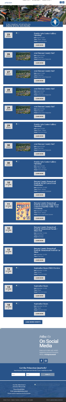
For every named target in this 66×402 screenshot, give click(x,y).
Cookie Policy (23, 400)
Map (50, 5)
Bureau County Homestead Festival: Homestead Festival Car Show (47, 250)
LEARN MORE (39, 45)
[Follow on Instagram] (63, 2)
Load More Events (33, 322)
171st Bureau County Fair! (44, 53)
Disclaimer (30, 400)
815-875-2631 (21, 389)
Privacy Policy (6, 400)
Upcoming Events (37, 5)
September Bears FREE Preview (47, 268)
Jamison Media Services (56, 400)
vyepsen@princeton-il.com (21, 391)
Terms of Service (15, 400)
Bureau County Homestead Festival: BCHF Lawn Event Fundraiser (45, 183)
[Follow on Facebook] (61, 2)
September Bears (41, 286)
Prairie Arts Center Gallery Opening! (45, 34)
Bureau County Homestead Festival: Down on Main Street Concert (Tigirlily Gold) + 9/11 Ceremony (46, 205)
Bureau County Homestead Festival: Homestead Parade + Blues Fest (46, 229)
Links (45, 5)
